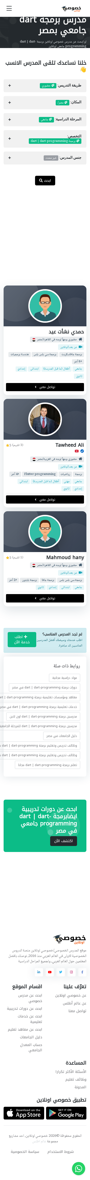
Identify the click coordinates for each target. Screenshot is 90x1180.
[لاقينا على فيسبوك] (82, 972)
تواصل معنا (77, 1011)
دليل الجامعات (31, 1037)
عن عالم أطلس (74, 1003)
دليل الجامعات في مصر (62, 736)
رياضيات (65, 474)
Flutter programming (40, 474)
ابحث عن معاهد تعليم (25, 1029)
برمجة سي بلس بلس (45, 354)
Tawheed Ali (69, 445)
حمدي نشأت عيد (66, 331)
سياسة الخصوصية (25, 1151)
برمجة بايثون (29, 580)
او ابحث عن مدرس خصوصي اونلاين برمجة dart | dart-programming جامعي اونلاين (53, 44)
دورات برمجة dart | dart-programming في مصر (44, 687)
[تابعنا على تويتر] (60, 972)
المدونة (80, 1087)
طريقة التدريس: (61, 85)
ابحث (47, 180)
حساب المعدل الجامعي (31, 1047)
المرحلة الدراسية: (61, 119)
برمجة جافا (48, 580)
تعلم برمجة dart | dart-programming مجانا (47, 765)
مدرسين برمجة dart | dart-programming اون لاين (43, 716)
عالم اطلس (39, 1141)
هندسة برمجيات (20, 354)
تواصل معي (46, 387)
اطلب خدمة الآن (22, 639)
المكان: (69, 102)
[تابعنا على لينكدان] (39, 972)
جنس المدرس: (63, 158)
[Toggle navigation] (9, 8)
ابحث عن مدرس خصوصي (30, 998)
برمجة (78, 474)
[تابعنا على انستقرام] (71, 972)
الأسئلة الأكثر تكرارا (70, 1071)
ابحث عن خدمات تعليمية (30, 1019)
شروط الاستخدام (61, 1151)
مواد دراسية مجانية (64, 678)
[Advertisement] (45, 238)
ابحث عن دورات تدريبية (24, 1008)
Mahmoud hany (65, 557)
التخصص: (56, 139)
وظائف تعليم (76, 1079)
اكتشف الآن (63, 841)
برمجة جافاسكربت (71, 354)
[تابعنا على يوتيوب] (50, 972)
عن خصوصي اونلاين (70, 995)
